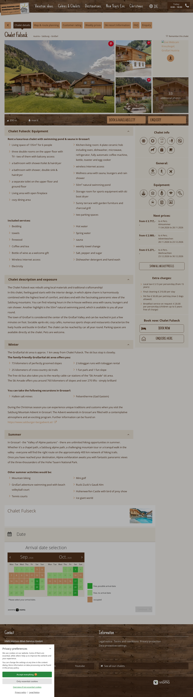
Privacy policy (20, 692)
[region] (27, 660)
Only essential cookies (27, 681)
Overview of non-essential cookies (27, 687)
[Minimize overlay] (50, 648)
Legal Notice (34, 692)
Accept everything (25, 674)
